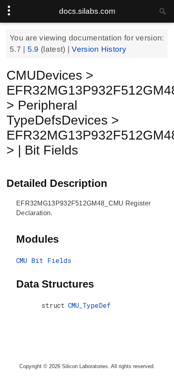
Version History (99, 49)
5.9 (34, 49)
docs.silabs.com (87, 11)
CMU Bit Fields (43, 260)
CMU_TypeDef (89, 305)
